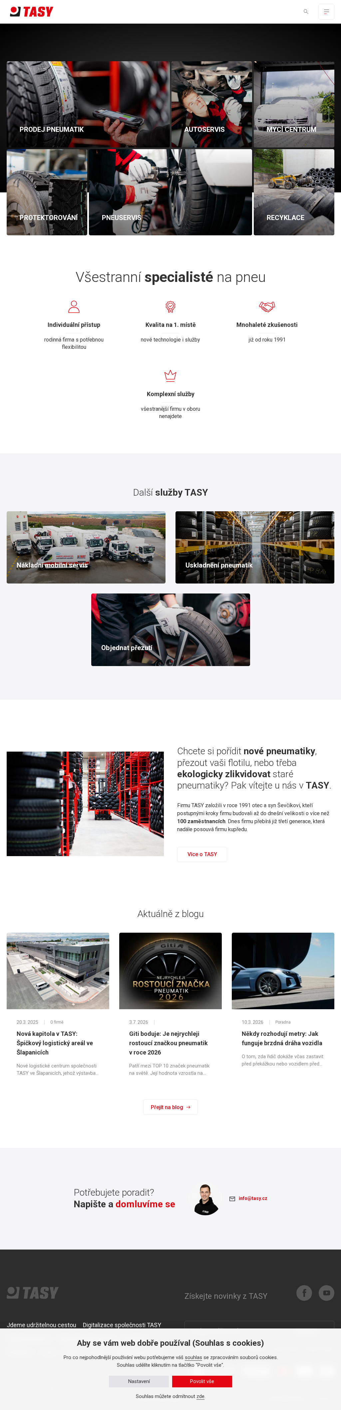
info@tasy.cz (253, 1198)
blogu (193, 913)
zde (200, 1396)
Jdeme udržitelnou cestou (41, 1324)
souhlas (193, 1357)
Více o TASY (202, 854)
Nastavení (139, 1381)
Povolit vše (202, 1381)
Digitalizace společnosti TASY (122, 1324)
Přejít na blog (167, 1107)
